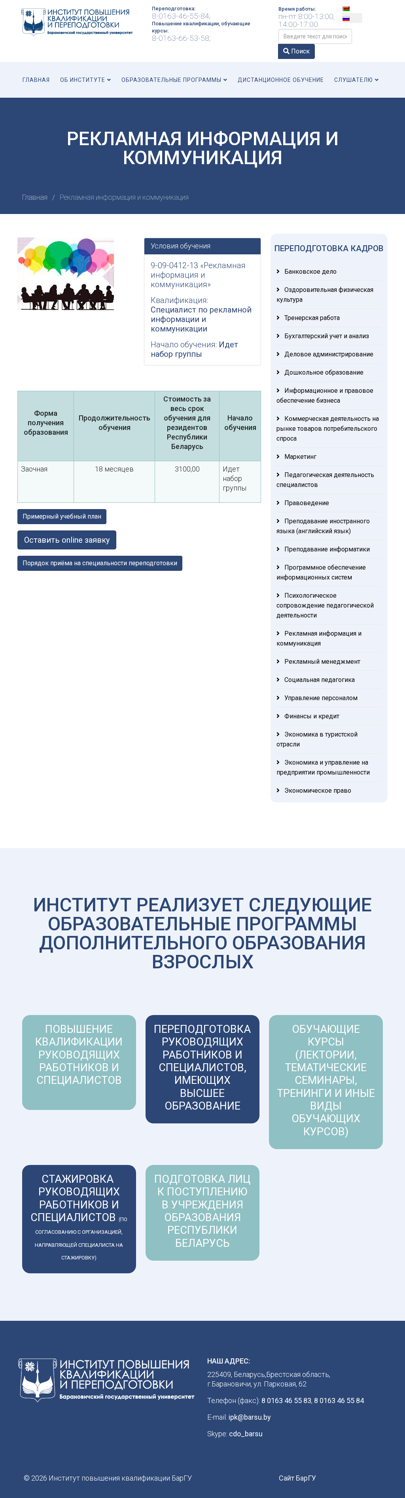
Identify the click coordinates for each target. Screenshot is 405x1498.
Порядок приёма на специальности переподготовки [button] (100, 563)
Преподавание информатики (326, 549)
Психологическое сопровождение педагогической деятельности (325, 605)
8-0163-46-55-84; (181, 16)
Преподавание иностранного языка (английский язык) (323, 526)
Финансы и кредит (311, 716)
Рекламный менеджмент (321, 661)
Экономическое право (317, 790)
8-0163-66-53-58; (181, 38)
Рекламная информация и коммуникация (318, 638)
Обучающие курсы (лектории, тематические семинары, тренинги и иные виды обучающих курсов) (326, 1080)
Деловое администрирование (328, 354)
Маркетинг (299, 456)
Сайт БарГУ (297, 1478)
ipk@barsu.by (250, 1417)
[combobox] (315, 36)
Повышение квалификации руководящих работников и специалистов (79, 1055)
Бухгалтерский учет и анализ (326, 336)
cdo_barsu (246, 1434)
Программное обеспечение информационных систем (321, 572)
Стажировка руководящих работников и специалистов (78, 1217)
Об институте (82, 80)
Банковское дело (310, 271)
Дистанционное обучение (281, 80)
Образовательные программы (171, 80)
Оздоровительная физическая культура (324, 294)
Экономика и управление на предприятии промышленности (323, 767)
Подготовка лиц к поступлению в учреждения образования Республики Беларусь (202, 1211)
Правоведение (306, 503)
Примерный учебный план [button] (62, 516)
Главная (36, 80)
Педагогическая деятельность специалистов (325, 480)
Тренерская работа (311, 318)
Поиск (300, 51)
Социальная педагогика (319, 680)
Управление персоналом (320, 698)
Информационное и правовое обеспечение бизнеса (324, 395)
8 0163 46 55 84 (339, 1400)
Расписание (42, 115)
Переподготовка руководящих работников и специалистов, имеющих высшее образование (202, 1067)
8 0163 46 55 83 (286, 1400)
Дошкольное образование (323, 372)
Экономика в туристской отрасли (317, 739)
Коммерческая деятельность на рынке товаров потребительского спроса (327, 428)
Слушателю (353, 80)
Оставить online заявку (67, 540)
